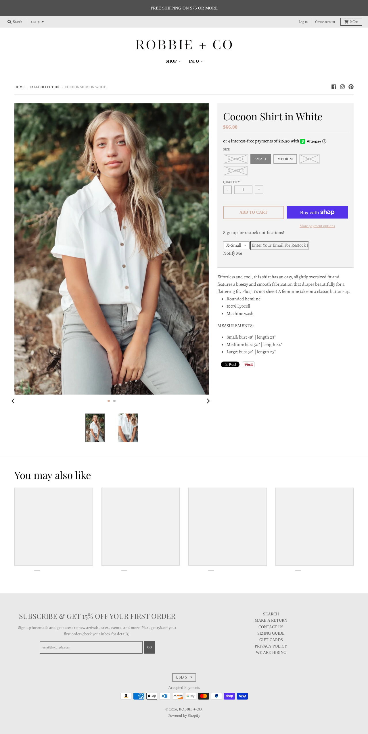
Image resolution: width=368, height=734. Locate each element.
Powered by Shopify (184, 715)
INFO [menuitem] (194, 61)
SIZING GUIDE (271, 633)
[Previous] (13, 401)
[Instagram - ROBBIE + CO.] (342, 86)
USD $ (35, 22)
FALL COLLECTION (45, 87)
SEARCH (271, 614)
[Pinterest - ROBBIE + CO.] (351, 86)
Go (149, 647)
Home (19, 87)
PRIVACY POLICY (271, 646)
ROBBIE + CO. (191, 709)
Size (226, 149)
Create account (325, 22)
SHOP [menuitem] (171, 61)
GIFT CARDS (271, 640)
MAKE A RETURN (271, 620)
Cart (354, 22)
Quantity (231, 182)
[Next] (208, 401)
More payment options (317, 226)
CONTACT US (270, 627)
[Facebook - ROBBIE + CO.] (333, 86)
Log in (303, 22)
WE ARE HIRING (271, 652)
